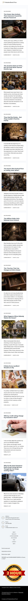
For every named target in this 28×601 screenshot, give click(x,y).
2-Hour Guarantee (14, 535)
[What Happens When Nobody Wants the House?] (14, 329)
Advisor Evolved (17, 587)
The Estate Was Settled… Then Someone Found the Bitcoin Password (13, 16)
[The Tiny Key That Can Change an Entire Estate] (14, 281)
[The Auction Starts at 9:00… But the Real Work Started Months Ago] (14, 80)
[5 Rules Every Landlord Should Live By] (14, 379)
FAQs (14, 539)
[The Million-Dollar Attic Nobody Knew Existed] (14, 232)
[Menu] (25, 2)
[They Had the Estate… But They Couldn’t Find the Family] (14, 132)
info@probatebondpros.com (11, 527)
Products (14, 534)
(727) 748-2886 (8, 523)
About (14, 532)
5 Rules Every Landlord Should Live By (11, 366)
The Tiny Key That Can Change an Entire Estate (12, 269)
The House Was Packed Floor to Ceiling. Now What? (14, 169)
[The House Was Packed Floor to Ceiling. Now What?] (14, 182)
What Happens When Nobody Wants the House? (14, 317)
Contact (14, 541)
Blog (14, 543)
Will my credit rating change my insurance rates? (13, 416)
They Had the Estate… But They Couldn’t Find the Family (13, 119)
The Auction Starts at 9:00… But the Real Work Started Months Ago (13, 67)
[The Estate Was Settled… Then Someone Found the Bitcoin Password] (14, 29)
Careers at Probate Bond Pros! (10, 599)
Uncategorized (7, 11)
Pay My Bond (14, 537)
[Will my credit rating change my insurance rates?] (14, 429)
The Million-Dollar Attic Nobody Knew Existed (12, 219)
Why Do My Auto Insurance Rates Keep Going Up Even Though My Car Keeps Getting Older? (13, 468)
